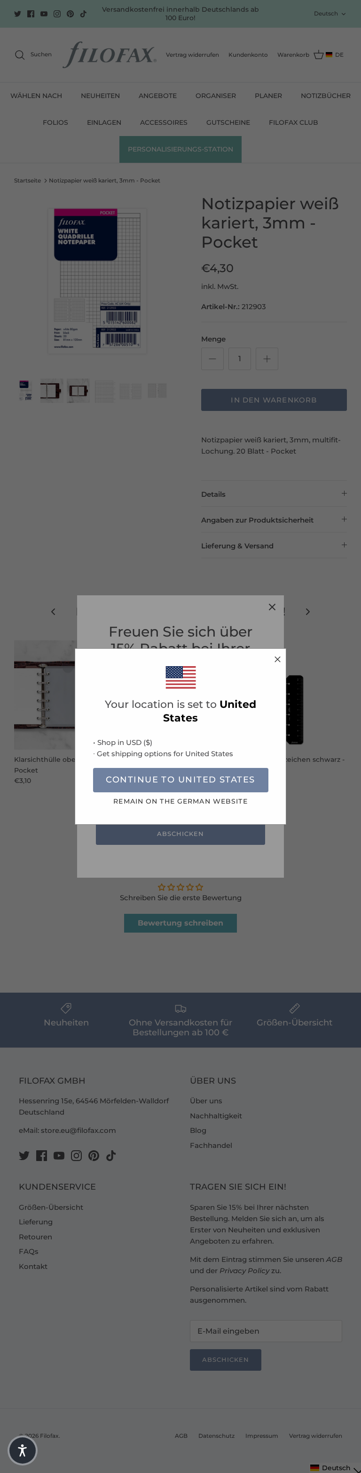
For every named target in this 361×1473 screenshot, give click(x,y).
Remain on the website (180, 801)
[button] (23, 1450)
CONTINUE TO (180, 779)
